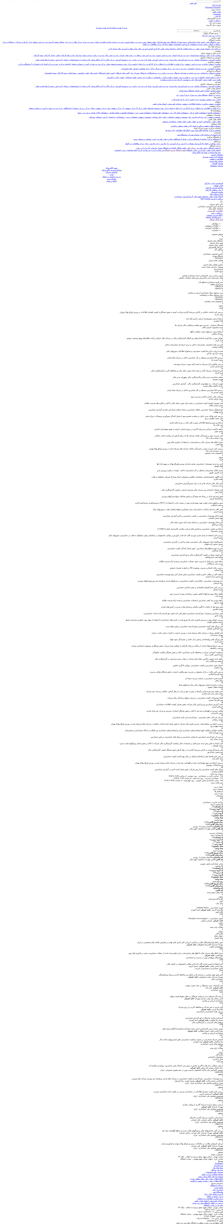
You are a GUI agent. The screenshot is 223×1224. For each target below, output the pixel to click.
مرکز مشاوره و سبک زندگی (160, 69)
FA (216, 5)
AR (219, 5)
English (207, 199)
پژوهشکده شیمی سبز (143, 113)
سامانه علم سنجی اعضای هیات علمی (166, 104)
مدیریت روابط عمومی (132, 42)
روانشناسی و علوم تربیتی (151, 77)
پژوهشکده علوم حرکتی (198, 113)
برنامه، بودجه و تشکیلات (199, 44)
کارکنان (218, 16)
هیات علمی (216, 12)
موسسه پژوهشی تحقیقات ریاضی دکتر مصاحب (169, 117)
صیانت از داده (218, 1190)
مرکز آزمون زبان (182, 95)
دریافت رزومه (217, 213)
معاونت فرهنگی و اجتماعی (210, 73)
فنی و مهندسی (188, 80)
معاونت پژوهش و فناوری (211, 64)
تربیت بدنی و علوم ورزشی (188, 77)
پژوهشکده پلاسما (214, 113)
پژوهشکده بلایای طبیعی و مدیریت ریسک (92, 113)
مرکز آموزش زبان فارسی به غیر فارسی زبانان (162, 144)
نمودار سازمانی (156, 148)
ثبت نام (205, 36)
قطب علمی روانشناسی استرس (208, 122)
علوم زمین (216, 80)
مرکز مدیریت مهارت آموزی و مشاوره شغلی (88, 64)
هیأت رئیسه (187, 42)
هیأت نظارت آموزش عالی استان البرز (122, 49)
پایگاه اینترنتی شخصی (214, 215)
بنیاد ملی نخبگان (217, 1170)
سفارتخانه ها (218, 1168)
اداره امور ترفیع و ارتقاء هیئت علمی (48, 60)
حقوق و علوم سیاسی (170, 77)
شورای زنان (134, 73)
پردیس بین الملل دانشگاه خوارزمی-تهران (205, 95)
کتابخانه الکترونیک (201, 130)
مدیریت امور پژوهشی (192, 64)
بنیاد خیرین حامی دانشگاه (196, 150)
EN (213, 5)
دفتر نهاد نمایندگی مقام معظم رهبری (155, 42)
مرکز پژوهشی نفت (114, 108)
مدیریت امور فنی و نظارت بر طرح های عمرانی (136, 55)
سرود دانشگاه (169, 150)
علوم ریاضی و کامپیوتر (115, 77)
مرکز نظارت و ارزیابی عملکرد (70, 42)
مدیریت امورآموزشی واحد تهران (181, 60)
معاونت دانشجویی (214, 69)
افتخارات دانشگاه (169, 148)
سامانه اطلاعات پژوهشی (191, 104)
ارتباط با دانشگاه (216, 1185)
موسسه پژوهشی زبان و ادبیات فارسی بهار (204, 117)
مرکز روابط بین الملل (212, 144)
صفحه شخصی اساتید (213, 91)
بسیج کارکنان (38, 55)
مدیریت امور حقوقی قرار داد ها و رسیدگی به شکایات (27, 42)
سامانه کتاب (204, 135)
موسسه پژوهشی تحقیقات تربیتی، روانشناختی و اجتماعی (129, 117)
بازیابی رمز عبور (214, 36)
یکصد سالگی (181, 148)
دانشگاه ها (219, 1163)
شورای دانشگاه (176, 42)
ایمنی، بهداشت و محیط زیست (144, 139)
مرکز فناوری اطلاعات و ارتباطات (171, 64)
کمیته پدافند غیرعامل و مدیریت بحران (96, 42)
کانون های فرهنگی (122, 73)
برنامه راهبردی (202, 148)
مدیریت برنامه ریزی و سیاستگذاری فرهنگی (156, 73)
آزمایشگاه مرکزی (25, 64)
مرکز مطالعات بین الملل (152, 44)
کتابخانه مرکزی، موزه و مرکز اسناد (57, 64)
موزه (192, 130)
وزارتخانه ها (218, 1166)
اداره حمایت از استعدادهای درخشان (76, 60)
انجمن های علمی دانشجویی (87, 73)
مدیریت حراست (117, 42)
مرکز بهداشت (144, 69)
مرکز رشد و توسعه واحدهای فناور (119, 64)
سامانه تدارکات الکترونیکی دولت (210, 1177)
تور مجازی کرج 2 (144, 150)
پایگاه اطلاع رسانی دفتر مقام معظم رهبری (206, 1179)
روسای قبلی (191, 148)
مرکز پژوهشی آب (129, 108)
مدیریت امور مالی (111, 55)
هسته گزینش (53, 42)
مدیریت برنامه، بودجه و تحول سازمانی (89, 55)
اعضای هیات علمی (213, 150)
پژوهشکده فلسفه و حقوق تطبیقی (122, 113)
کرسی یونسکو (101, 117)
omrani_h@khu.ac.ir (213, 217)
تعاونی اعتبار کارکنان (52, 55)
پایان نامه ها (170, 130)
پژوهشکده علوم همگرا (160, 113)
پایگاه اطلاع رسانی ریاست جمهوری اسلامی (206, 1181)
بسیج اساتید (72, 73)
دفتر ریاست (205, 42)
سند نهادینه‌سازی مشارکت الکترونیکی (206, 152)
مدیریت (174, 80)
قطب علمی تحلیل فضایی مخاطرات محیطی (179, 122)
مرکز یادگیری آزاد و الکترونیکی (102, 60)
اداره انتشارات (37, 64)
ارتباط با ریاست (215, 21)
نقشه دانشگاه (181, 150)
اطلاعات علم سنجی (215, 211)
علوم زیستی (207, 80)
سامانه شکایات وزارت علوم (212, 1174)
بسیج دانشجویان (50, 73)
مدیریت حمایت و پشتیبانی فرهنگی (186, 73)
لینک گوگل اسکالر (216, 220)
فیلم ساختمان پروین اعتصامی (125, 150)
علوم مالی (198, 80)
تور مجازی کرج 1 (157, 150)
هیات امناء (196, 42)
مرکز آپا (139, 108)
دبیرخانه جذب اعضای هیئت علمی (208, 49)
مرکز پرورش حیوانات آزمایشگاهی (76, 108)
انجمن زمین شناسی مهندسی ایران (207, 100)
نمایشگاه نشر (182, 135)
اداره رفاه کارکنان (67, 55)
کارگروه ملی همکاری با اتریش (192, 144)
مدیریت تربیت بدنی (179, 69)
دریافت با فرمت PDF (212, 199)
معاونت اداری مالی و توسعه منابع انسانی (205, 55)
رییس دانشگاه (215, 42)
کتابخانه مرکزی (215, 130)
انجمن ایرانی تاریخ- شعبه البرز (182, 100)
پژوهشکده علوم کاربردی (179, 113)
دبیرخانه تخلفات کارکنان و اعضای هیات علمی (177, 49)
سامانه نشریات (193, 135)
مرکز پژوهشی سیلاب (98, 108)
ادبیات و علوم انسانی (213, 77)
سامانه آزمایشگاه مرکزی (197, 139)
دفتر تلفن (193, 3)
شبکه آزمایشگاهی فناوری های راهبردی (172, 139)
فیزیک (179, 80)
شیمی (139, 77)
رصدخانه (92, 117)
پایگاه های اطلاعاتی (182, 130)
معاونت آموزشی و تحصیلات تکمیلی (207, 60)
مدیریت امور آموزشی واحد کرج (156, 60)
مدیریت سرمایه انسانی (180, 55)
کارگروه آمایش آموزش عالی (149, 49)
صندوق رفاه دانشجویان (130, 69)
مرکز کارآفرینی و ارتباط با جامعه (145, 64)
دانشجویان (217, 14)
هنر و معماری (165, 80)
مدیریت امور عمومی (163, 55)
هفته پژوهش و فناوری (178, 126)
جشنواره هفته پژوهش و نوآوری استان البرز (204, 126)
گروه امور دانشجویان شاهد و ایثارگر (175, 44)
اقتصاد (201, 77)
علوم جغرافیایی (130, 77)
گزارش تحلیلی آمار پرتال (213, 1194)
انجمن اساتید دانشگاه (196, 91)
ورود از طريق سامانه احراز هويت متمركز (111, 28)
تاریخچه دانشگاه (214, 148)
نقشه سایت (218, 1188)
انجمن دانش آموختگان (106, 73)
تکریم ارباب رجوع (143, 148)
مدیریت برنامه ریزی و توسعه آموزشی (129, 60)
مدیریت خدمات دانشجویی (197, 69)
